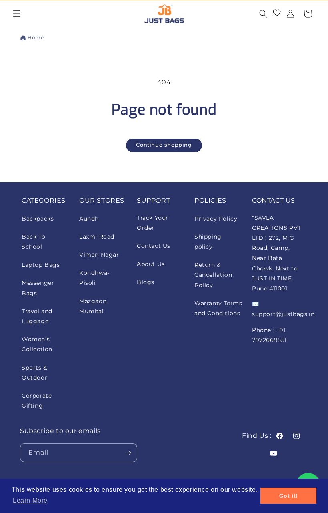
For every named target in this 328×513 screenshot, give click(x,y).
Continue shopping (164, 144)
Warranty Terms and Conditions (218, 308)
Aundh (89, 218)
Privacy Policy (215, 218)
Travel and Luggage (37, 316)
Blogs (145, 282)
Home (36, 37)
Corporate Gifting (37, 400)
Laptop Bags (41, 264)
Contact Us (153, 245)
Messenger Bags (38, 287)
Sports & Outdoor (34, 372)
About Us (151, 264)
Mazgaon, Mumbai (93, 306)
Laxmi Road (96, 236)
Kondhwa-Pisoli (94, 277)
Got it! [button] (288, 496)
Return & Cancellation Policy (213, 274)
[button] (17, 13)
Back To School (33, 241)
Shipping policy (208, 241)
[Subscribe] (128, 452)
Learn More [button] (30, 500)
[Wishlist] (277, 13)
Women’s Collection (37, 344)
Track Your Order (152, 222)
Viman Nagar (99, 254)
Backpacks (38, 218)
